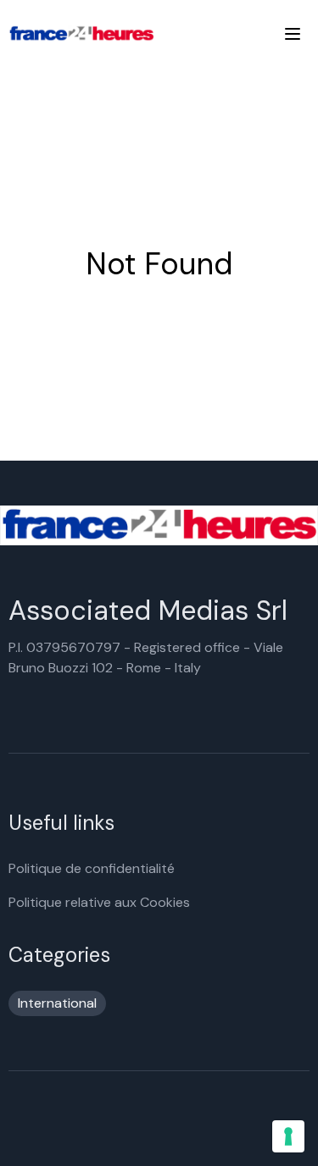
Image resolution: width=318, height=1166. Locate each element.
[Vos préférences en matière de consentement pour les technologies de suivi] (288, 1136)
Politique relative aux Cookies (99, 902)
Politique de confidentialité (91, 868)
